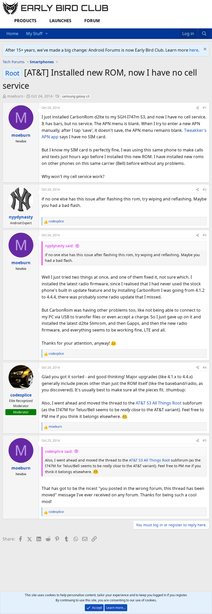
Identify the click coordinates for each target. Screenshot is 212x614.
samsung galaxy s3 (75, 96)
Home (12, 33)
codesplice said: (59, 451)
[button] (46, 33)
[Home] (171, 30)
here (193, 50)
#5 (205, 440)
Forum (92, 20)
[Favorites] (177, 30)
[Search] (204, 33)
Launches (60, 20)
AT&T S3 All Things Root (158, 403)
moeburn (15, 96)
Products (25, 20)
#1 (205, 108)
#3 (205, 235)
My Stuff (34, 33)
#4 (205, 367)
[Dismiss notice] (204, 49)
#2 (205, 189)
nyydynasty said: (59, 245)
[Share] (197, 107)
